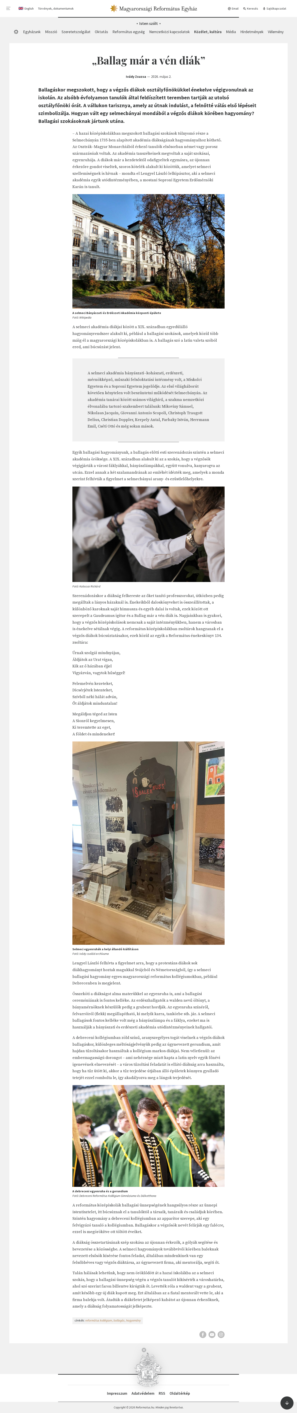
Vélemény (276, 31)
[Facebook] (202, 1334)
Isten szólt (148, 23)
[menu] (8, 8)
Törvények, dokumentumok (56, 8)
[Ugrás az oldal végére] (287, 1403)
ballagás (119, 1320)
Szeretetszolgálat (76, 31)
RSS (162, 1393)
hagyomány (133, 1320)
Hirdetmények (252, 31)
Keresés (252, 8)
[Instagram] (221, 1334)
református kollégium (98, 1320)
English (29, 8)
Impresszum (117, 1393)
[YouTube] (212, 1334)
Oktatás (101, 31)
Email (235, 8)
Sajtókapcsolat (276, 8)
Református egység (128, 31)
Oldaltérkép (180, 1393)
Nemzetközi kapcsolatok (169, 31)
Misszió (51, 31)
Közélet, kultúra (208, 31)
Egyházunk (32, 31)
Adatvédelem (143, 1393)
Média (231, 31)
